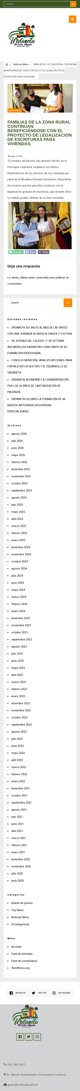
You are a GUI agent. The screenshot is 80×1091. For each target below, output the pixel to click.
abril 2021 (17, 831)
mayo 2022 (18, 753)
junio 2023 (17, 660)
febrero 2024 (19, 604)
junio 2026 (17, 448)
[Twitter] (28, 1037)
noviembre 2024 (21, 554)
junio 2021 (17, 824)
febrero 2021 (19, 845)
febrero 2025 (19, 533)
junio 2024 (17, 582)
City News (17, 910)
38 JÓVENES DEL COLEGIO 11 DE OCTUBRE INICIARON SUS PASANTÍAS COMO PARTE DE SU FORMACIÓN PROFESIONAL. (37, 347)
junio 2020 (17, 880)
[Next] (65, 226)
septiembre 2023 (21, 639)
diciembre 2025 (20, 469)
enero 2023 (18, 696)
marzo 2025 (18, 526)
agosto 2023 (19, 646)
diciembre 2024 (20, 547)
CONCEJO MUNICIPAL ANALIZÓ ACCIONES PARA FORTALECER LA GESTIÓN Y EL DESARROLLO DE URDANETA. (39, 366)
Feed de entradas (22, 953)
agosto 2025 (19, 497)
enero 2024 (18, 611)
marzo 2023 (18, 682)
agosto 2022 (19, 731)
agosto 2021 (19, 809)
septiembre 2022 (21, 724)
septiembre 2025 (21, 490)
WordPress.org (20, 968)
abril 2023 (17, 675)
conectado (42, 277)
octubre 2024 (19, 561)
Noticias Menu (21, 64)
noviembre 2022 (21, 710)
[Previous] (15, 226)
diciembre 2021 (20, 788)
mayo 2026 (18, 455)
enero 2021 (18, 852)
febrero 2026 (19, 462)
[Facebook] (20, 1037)
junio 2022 (17, 746)
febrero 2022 (19, 774)
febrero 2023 (19, 689)
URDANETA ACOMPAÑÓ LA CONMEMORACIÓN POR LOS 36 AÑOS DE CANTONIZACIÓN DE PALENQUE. (38, 386)
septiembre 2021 (21, 802)
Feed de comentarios (24, 961)
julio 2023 (17, 653)
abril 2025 (17, 519)
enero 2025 (18, 540)
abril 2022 (17, 760)
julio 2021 (17, 816)
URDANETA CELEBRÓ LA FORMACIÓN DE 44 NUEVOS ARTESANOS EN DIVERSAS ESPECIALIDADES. (36, 405)
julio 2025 (17, 504)
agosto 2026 (19, 433)
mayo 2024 (18, 590)
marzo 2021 (18, 838)
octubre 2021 (19, 795)
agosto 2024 (19, 568)
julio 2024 (17, 575)
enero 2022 (18, 781)
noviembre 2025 (21, 476)
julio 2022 (17, 738)
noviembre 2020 (21, 866)
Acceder (16, 946)
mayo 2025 (18, 511)
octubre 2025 (19, 483)
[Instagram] (37, 1037)
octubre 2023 (19, 632)
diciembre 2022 (20, 703)
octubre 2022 (19, 717)
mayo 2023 (18, 668)
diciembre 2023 (20, 618)
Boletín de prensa (22, 903)
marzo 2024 (18, 597)
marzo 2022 (18, 767)
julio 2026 (17, 441)
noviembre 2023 (21, 625)
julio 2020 (17, 873)
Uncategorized (20, 924)
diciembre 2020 (20, 859)
